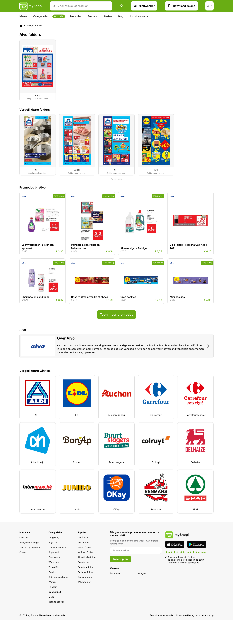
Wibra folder (84, 582)
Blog (120, 16)
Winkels (58, 16)
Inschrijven (120, 559)
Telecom (53, 587)
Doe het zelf (55, 592)
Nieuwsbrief (147, 6)
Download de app (184, 6)
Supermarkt (54, 552)
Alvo (39, 25)
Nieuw (23, 16)
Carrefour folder (86, 567)
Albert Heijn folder (87, 557)
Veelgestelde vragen (29, 542)
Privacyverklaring (185, 615)
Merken (92, 16)
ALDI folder (83, 542)
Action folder (84, 547)
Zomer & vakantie (57, 547)
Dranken (53, 572)
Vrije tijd (53, 542)
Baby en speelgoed (58, 577)
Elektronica (54, 557)
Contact (23, 552)
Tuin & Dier (54, 567)
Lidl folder (83, 537)
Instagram (142, 573)
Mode (51, 597)
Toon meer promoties (116, 315)
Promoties (76, 16)
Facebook (115, 573)
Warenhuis (54, 562)
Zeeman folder (85, 577)
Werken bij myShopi (29, 547)
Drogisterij (54, 537)
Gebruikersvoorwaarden (162, 615)
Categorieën (40, 16)
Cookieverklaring (205, 615)
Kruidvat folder (85, 552)
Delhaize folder (85, 572)
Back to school (56, 601)
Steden (107, 16)
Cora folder (83, 562)
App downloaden (139, 16)
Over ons (24, 537)
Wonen (52, 582)
